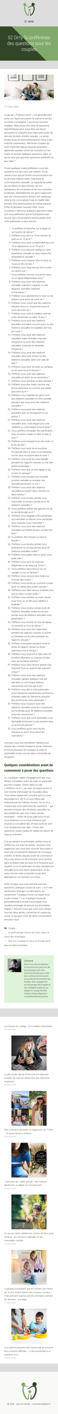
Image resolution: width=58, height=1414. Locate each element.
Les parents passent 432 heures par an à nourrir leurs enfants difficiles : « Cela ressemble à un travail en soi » (28, 1351)
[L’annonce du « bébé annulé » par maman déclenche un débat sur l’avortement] (29, 1175)
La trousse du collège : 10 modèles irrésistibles (28, 1026)
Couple (11, 928)
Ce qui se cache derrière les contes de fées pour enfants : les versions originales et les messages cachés (29, 1237)
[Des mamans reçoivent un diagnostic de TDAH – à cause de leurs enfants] (29, 1123)
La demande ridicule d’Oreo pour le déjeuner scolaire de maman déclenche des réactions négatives (27, 1078)
